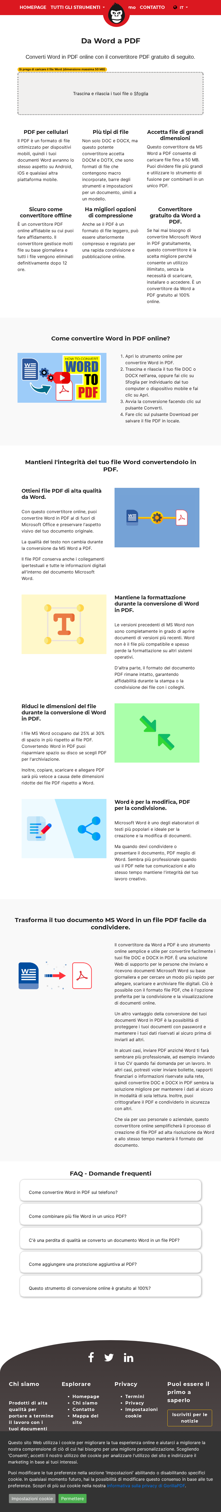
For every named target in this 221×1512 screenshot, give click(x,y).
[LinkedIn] (128, 1359)
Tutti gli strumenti (76, 7)
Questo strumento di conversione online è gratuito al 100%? (90, 1288)
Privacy (134, 1403)
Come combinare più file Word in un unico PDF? (77, 1216)
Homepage (33, 7)
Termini (134, 1396)
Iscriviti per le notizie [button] (190, 1418)
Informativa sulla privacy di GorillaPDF (146, 1485)
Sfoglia (141, 93)
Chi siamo (85, 1403)
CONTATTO (152, 7)
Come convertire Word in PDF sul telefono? (73, 1192)
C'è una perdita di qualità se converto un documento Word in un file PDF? (104, 1240)
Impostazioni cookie (32, 1498)
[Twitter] (109, 1359)
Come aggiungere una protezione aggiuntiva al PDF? (83, 1264)
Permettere (72, 1498)
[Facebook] (91, 1359)
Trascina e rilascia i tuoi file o (110, 93)
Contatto (83, 1409)
